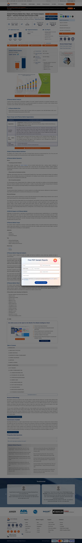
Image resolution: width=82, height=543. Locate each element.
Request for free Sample (41, 282)
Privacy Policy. (52, 278)
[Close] (59, 258)
